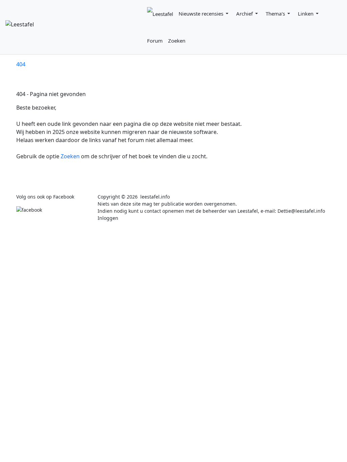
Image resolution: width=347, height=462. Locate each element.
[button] (204, 13)
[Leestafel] (74, 27)
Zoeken (71, 156)
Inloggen (108, 218)
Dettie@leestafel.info (301, 211)
